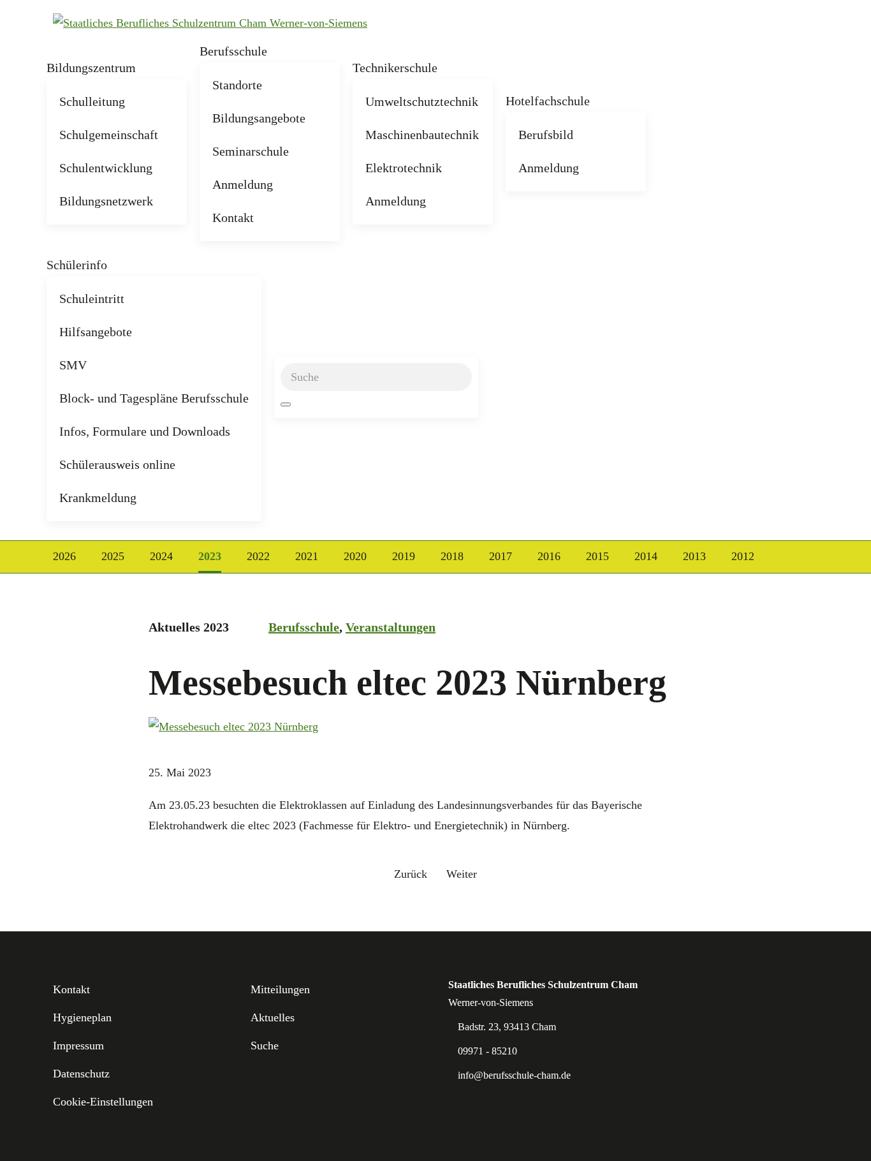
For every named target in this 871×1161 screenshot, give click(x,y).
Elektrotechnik (403, 168)
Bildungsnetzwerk (106, 201)
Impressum (78, 1045)
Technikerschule (395, 68)
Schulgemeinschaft (108, 135)
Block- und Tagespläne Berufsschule (154, 398)
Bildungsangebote (258, 118)
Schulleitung (92, 101)
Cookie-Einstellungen (103, 1101)
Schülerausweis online (117, 464)
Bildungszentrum (91, 68)
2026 (64, 556)
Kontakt (233, 218)
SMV (73, 365)
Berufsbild (545, 135)
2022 (258, 556)
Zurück (410, 874)
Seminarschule (250, 151)
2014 (645, 556)
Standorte (237, 85)
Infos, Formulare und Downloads (144, 431)
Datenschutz (81, 1073)
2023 (209, 556)
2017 (500, 556)
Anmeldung (242, 184)
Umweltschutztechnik (421, 101)
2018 (452, 556)
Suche (265, 1045)
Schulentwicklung (105, 168)
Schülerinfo (77, 265)
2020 (355, 556)
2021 (306, 556)
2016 (549, 556)
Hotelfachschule (548, 101)
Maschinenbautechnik (422, 135)
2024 (161, 556)
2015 (597, 556)
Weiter (461, 874)
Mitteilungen (280, 989)
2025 (112, 556)
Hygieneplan (82, 1017)
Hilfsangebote (95, 332)
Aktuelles (273, 1017)
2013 (694, 556)
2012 (742, 556)
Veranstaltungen (390, 627)
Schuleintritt (91, 299)
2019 (403, 556)
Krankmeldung (97, 498)
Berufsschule (233, 51)
